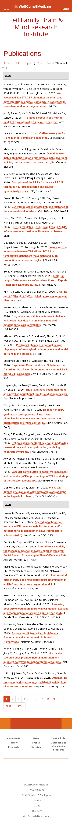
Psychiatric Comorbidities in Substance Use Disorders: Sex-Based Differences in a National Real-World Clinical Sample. (35, 369)
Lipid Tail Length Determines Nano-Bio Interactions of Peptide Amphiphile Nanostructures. (35, 280)
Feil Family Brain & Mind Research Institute (36, 27)
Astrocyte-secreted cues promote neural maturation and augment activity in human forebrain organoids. (32, 657)
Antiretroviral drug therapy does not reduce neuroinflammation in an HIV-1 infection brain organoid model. (35, 580)
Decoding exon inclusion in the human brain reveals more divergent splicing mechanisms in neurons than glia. (35, 158)
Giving (37, 805)
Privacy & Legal (37, 789)
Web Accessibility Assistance (37, 816)
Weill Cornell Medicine (36, 765)
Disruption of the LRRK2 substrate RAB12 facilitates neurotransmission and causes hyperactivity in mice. (33, 187)
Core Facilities (59, 738)
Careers (37, 800)
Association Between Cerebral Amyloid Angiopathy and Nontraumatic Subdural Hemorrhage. (31, 637)
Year (40, 63)
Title (18, 63)
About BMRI (13, 738)
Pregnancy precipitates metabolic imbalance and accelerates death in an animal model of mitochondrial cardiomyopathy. (34, 320)
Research (13, 747)
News (36, 738)
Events (36, 742)
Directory (37, 810)
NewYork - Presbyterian (36, 772)
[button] (66, 6)
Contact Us (67, 723)
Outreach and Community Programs (58, 746)
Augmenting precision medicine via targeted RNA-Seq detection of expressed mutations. (35, 682)
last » (20, 705)
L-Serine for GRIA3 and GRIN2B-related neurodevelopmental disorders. (35, 296)
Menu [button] (6, 9)
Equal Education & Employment (36, 795)
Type (28, 63)
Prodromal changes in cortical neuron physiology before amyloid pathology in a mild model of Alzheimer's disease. (35, 349)
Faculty (13, 742)
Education (36, 747)
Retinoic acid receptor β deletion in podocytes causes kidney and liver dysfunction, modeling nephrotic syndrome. (35, 447)
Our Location (5, 723)
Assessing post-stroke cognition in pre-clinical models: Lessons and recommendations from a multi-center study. (35, 608)
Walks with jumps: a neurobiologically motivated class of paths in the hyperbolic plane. (34, 492)
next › (9, 705)
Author (7, 63)
